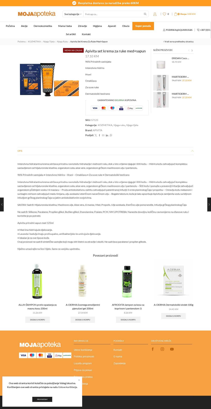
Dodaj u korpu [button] (37, 319)
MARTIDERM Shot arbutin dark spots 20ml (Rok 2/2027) (181, 93)
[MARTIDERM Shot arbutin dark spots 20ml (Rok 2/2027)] (161, 100)
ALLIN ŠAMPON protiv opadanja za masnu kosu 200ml (38, 306)
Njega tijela (49, 41)
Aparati (112, 25)
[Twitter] (96, 135)
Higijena (97, 25)
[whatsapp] (110, 135)
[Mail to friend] (103, 135)
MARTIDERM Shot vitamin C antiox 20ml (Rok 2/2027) (181, 76)
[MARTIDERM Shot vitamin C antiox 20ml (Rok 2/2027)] (161, 83)
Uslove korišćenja (67, 387)
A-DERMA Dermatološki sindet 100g (173, 304)
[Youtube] (172, 349)
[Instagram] (162, 349)
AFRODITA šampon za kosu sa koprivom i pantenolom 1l (128, 306)
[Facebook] (99, 135)
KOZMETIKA (34, 41)
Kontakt (86, 34)
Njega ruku (62, 41)
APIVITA (97, 130)
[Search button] (145, 14)
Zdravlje (82, 25)
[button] (188, 50)
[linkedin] (107, 135)
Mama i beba (65, 25)
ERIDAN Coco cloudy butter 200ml (181, 58)
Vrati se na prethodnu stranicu (179, 41)
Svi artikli (71, 34)
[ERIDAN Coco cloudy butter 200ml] (161, 64)
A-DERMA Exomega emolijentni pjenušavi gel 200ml (83, 306)
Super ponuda (143, 25)
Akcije (24, 25)
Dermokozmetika (43, 25)
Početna (10, 25)
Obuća (125, 25)
